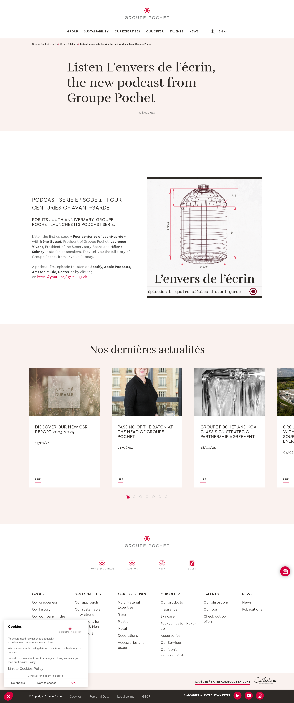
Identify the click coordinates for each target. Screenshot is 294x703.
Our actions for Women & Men (87, 624)
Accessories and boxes (131, 645)
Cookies (75, 696)
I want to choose (46, 682)
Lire (38, 479)
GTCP (146, 696)
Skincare (168, 616)
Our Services (171, 642)
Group (72, 31)
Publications (252, 609)
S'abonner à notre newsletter (207, 695)
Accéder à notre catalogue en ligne (222, 681)
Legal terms (125, 696)
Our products (172, 602)
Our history (41, 609)
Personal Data (99, 696)
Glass (122, 614)
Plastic (123, 621)
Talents (176, 31)
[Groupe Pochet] (147, 14)
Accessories (170, 635)
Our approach (86, 602)
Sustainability (96, 31)
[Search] (210, 31)
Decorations (128, 635)
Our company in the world (48, 619)
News (194, 31)
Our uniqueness (44, 602)
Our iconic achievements (172, 652)
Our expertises (127, 31)
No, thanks (18, 682)
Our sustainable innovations (87, 612)
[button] (8, 696)
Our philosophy (216, 602)
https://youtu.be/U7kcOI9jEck (62, 277)
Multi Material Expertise (129, 605)
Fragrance (169, 609)
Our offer (155, 31)
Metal (122, 628)
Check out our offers (215, 619)
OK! (74, 682)
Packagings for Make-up (178, 626)
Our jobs (211, 609)
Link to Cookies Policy (25, 669)
